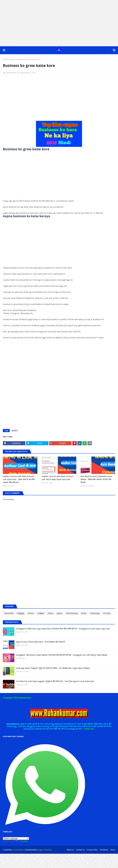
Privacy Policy (92, 850)
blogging (20, 613)
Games (50, 613)
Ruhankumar (11, 73)
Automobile (9, 613)
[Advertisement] (59, 23)
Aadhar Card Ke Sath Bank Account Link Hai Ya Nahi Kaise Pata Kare (57, 478)
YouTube (106, 613)
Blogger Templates (44, 850)
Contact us (80, 850)
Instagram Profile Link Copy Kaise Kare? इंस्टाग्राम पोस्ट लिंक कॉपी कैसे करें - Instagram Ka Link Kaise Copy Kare (63, 629)
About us (70, 850)
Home (5, 60)
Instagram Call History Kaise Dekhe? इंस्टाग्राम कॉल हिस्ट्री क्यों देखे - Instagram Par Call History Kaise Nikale (61, 655)
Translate (24, 841)
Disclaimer (104, 850)
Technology (94, 613)
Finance (31, 613)
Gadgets (40, 613)
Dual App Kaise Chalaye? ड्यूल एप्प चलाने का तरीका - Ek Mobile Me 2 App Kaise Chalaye (53, 668)
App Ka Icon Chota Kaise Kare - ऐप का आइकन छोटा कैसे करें (40, 642)
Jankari (12, 60)
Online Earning (71, 613)
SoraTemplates (18, 850)
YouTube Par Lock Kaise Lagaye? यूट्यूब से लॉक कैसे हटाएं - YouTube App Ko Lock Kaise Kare (55, 681)
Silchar (83, 613)
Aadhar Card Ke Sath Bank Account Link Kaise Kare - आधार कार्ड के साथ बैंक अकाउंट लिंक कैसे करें (19, 479)
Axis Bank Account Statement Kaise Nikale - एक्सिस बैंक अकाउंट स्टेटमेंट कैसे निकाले (96, 479)
